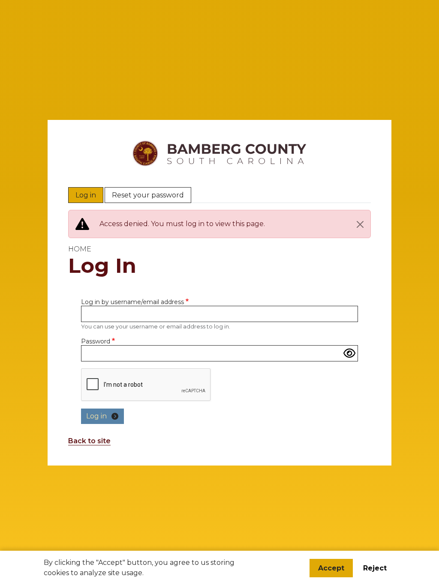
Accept (331, 568)
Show (349, 353)
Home (79, 249)
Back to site (89, 441)
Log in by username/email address (132, 302)
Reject (375, 568)
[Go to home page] (219, 144)
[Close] (360, 224)
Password (95, 341)
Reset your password (148, 195)
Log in (85, 195)
